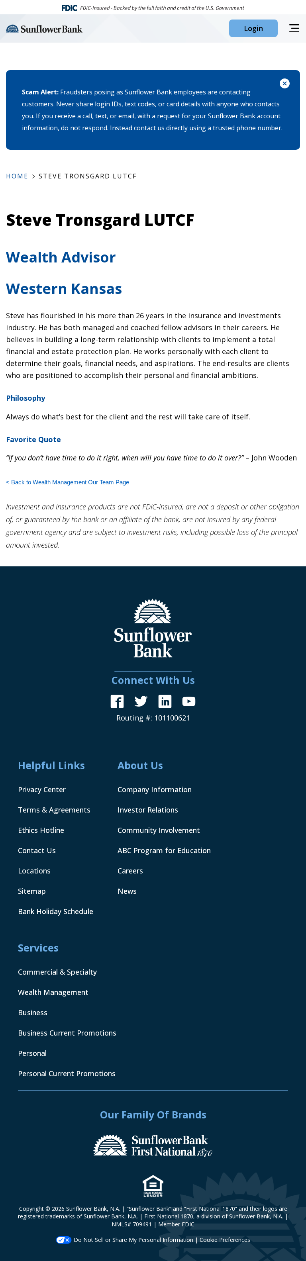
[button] (253, 28)
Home (17, 176)
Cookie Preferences (225, 1239)
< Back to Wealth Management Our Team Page (67, 482)
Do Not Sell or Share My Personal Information (133, 1239)
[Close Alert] (284, 84)
